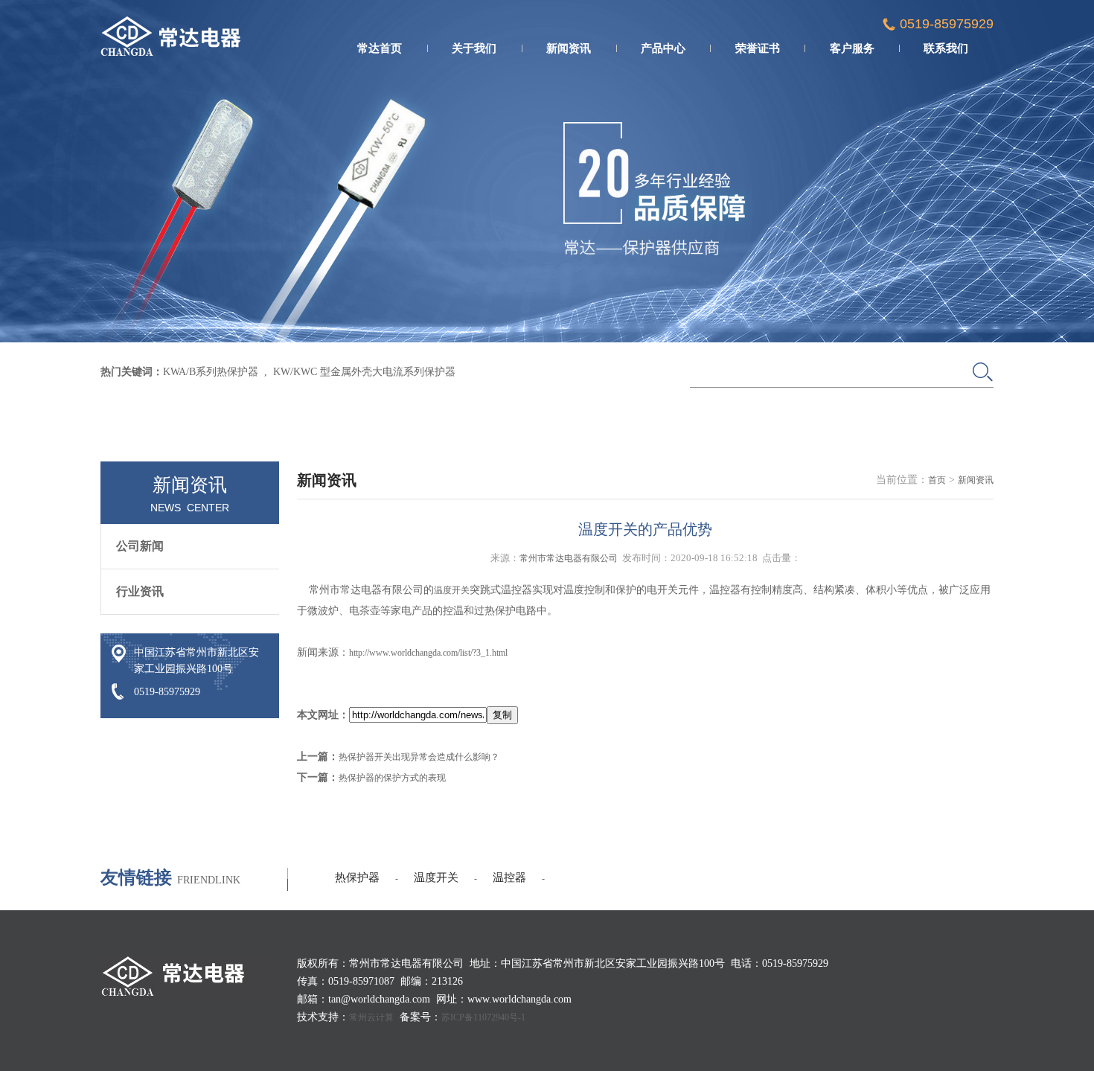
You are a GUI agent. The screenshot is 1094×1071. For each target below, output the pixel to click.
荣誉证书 (757, 48)
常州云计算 (371, 1017)
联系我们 (946, 48)
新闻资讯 (568, 48)
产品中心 (663, 48)
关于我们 (474, 48)
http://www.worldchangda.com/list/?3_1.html (428, 653)
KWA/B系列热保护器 (210, 371)
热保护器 (357, 877)
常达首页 (379, 48)
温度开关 (452, 590)
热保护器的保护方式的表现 (392, 778)
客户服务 (852, 48)
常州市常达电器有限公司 (568, 558)
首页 (937, 480)
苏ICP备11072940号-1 (483, 1017)
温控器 (509, 877)
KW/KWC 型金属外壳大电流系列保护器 (364, 371)
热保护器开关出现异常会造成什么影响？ (419, 757)
